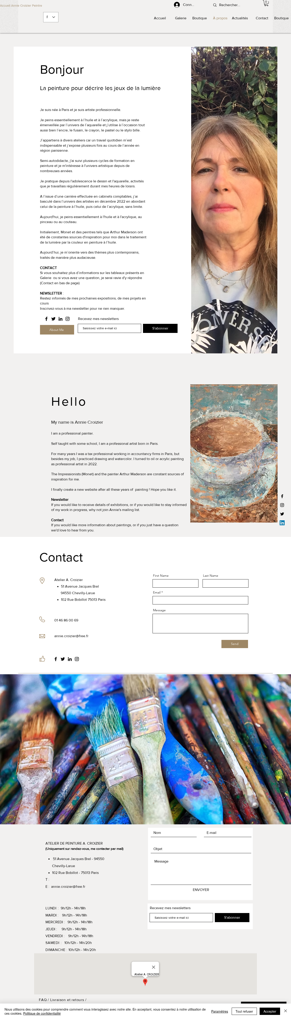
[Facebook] (282, 496)
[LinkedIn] (282, 522)
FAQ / (44, 1000)
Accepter (269, 1011)
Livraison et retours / (68, 1000)
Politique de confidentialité (42, 1013)
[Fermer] (285, 1011)
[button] (266, 3)
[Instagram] (282, 505)
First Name (161, 575)
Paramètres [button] (219, 1011)
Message (159, 610)
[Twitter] (282, 513)
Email (157, 592)
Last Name (210, 575)
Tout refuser (244, 1011)
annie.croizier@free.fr (71, 636)
